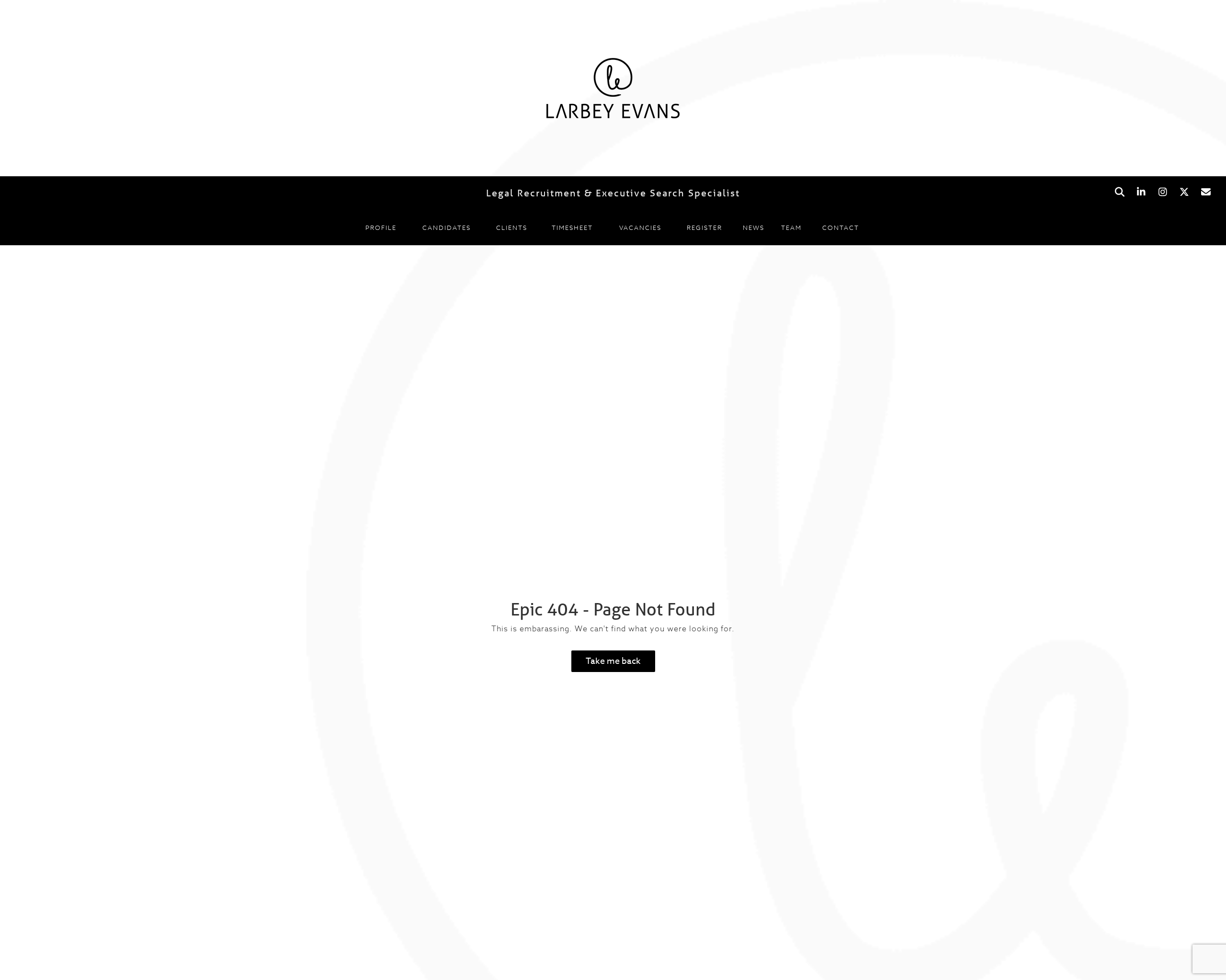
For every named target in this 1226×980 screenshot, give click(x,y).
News (753, 227)
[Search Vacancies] (1119, 192)
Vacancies (640, 227)
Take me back (613, 661)
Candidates (446, 227)
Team (791, 227)
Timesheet (572, 227)
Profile (381, 227)
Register (704, 227)
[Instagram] (1163, 192)
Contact (840, 227)
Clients (511, 227)
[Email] (1206, 192)
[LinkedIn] (1141, 192)
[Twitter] (1184, 192)
